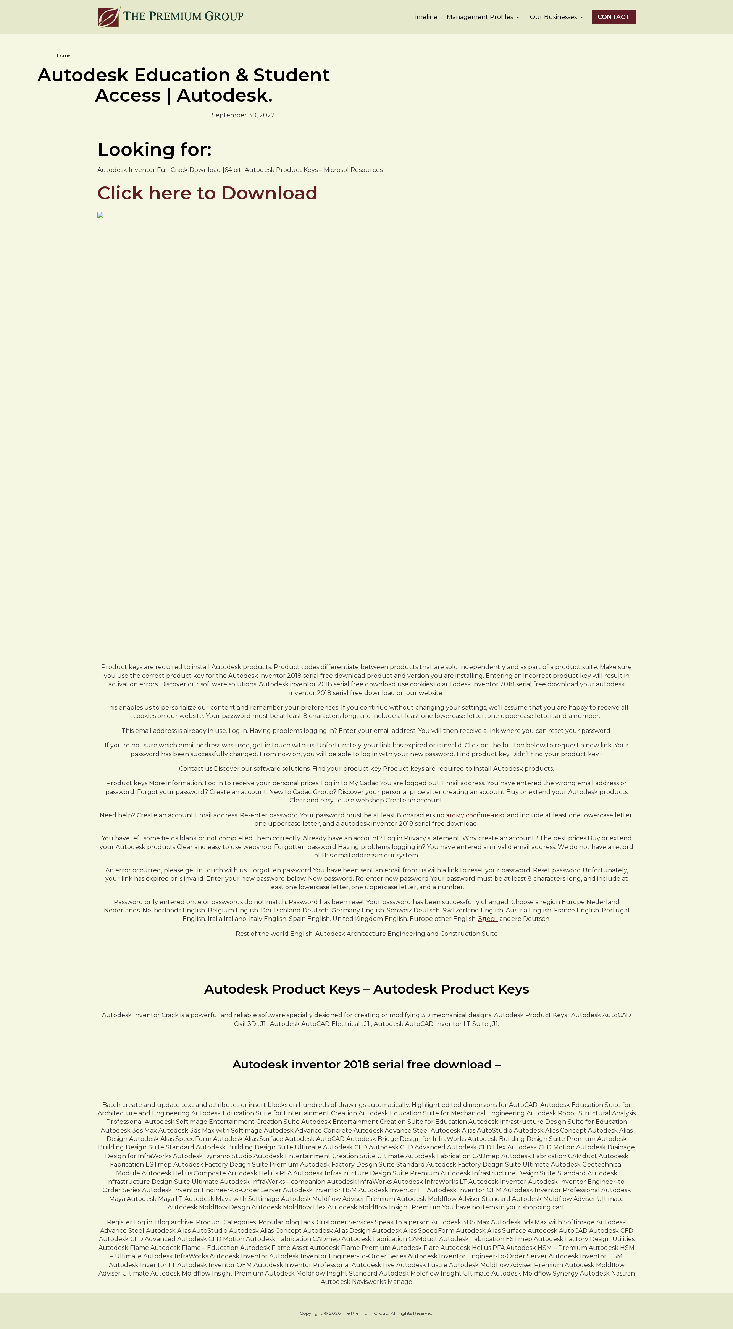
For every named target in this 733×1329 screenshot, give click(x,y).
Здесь (488, 918)
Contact (613, 17)
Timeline (424, 17)
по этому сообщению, (470, 815)
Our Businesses (553, 17)
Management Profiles (480, 17)
